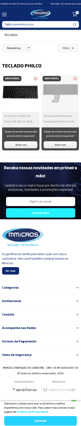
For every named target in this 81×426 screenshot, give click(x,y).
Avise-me (20, 145)
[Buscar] (75, 24)
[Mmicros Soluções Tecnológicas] (40, 14)
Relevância (14, 48)
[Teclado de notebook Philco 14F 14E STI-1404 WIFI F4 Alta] (20, 112)
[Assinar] (40, 213)
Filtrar (66, 48)
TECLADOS (11, 35)
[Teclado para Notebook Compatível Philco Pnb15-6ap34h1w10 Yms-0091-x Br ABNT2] (60, 112)
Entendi (40, 421)
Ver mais (11, 271)
